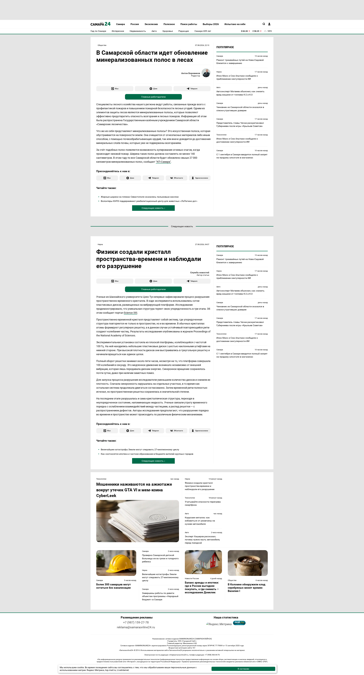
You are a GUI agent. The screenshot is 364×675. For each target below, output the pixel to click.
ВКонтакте (178, 178)
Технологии (221, 135)
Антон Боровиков (190, 73)
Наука (219, 72)
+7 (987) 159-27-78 (136, 622)
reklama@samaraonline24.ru (136, 627)
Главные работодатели (153, 96)
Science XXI (130, 312)
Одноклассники (201, 178)
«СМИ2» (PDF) (261, 662)
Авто (218, 88)
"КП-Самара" (163, 161)
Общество (102, 45)
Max (116, 89)
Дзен (155, 89)
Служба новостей (199, 272)
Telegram (193, 89)
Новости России (192, 578)
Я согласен (243, 668)
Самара (219, 56)
